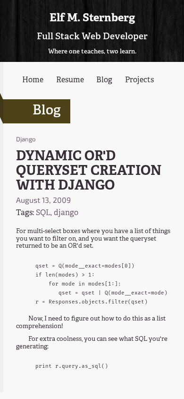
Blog (104, 80)
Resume (70, 80)
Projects (139, 80)
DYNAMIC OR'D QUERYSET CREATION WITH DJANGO (88, 171)
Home (32, 80)
